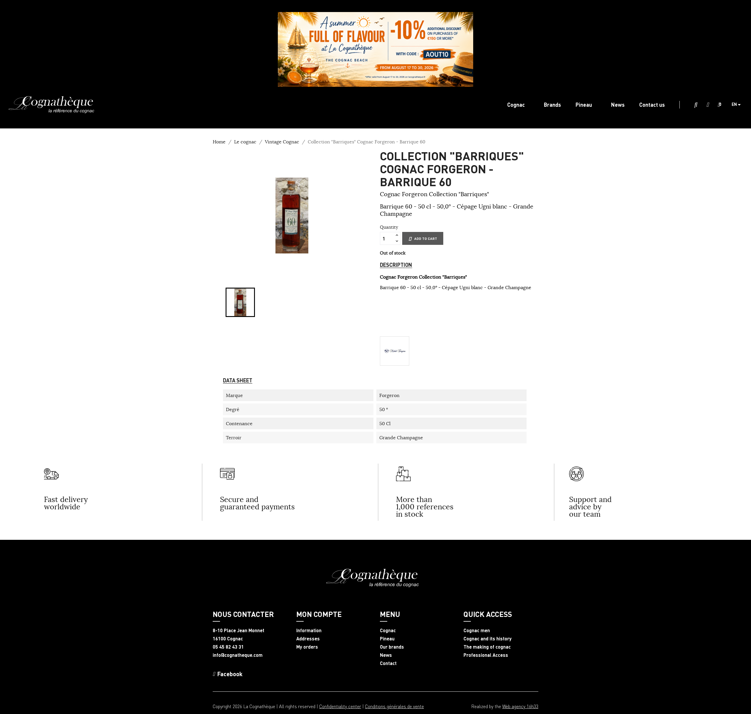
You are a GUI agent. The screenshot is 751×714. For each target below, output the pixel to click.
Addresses (308, 639)
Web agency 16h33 (520, 706)
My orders (307, 647)
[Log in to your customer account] (707, 105)
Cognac (388, 630)
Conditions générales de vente (394, 706)
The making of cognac (487, 647)
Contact (388, 663)
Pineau (387, 639)
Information (309, 630)
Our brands (392, 647)
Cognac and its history (488, 639)
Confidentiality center (340, 706)
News (386, 655)
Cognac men (477, 630)
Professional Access (486, 655)
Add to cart (425, 238)
